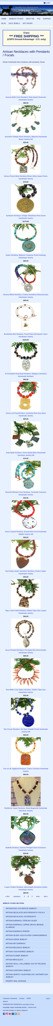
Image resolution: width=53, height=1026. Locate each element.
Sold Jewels (14, 23)
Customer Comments (10, 998)
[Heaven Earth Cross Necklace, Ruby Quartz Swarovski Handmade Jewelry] (26, 80)
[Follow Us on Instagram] (7, 1013)
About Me (30, 19)
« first (7, 896)
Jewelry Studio (16, 19)
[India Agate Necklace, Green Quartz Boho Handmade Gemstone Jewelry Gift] (26, 436)
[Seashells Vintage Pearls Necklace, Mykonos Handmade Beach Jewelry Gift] (26, 120)
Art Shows (27, 23)
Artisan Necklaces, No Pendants (21, 917)
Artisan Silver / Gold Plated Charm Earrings (26, 935)
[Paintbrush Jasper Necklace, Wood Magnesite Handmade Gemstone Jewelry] (26, 791)
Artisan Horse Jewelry (16, 939)
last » (46, 896)
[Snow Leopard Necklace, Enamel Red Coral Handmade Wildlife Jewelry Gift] (26, 515)
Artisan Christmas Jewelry (18, 970)
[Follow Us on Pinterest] (10, 1013)
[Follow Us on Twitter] (16, 1013)
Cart (48, 3)
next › (38, 896)
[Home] (26, 10)
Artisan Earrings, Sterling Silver (21, 921)
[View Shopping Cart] (44, 3)
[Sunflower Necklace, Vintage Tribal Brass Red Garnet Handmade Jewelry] (26, 199)
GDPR (28, 998)
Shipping (47, 19)
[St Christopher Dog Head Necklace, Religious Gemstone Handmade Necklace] (26, 357)
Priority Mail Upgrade (16, 981)
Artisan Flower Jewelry (17, 956)
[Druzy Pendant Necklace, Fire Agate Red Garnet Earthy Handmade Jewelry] (26, 633)
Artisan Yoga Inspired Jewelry (20, 952)
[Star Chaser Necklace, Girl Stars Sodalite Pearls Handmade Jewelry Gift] (26, 712)
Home (3, 19)
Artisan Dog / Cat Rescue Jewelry (21, 908)
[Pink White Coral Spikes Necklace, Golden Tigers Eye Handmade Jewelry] (26, 673)
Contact (21, 998)
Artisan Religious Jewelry (18, 948)
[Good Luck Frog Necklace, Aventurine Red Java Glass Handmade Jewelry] (26, 396)
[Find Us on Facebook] (4, 1013)
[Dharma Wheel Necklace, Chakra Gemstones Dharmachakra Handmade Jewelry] (26, 278)
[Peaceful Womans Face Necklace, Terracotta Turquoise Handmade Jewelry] (26, 475)
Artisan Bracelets (14, 960)
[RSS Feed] (18, 1013)
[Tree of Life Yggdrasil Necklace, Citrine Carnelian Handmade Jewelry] (26, 752)
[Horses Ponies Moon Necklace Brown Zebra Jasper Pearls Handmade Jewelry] (26, 159)
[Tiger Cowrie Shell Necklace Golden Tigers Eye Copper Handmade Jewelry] (26, 594)
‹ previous (16, 896)
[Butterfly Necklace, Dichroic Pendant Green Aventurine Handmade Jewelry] (26, 831)
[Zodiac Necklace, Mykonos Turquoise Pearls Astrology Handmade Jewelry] (26, 238)
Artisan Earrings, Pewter (17, 931)
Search (5, 1001)
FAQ (38, 19)
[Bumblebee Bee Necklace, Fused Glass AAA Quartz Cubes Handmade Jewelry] (26, 317)
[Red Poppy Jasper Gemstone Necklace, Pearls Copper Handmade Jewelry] (26, 554)
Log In (48, 998)
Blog (3, 23)
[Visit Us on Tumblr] (13, 1013)
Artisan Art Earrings (15, 943)
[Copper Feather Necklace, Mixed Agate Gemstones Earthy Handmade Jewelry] (26, 870)
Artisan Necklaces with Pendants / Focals (25, 913)
